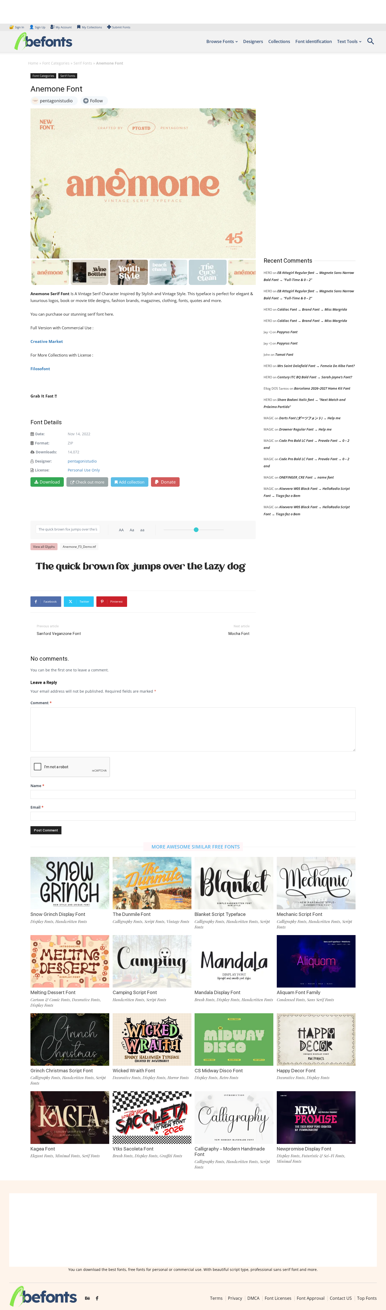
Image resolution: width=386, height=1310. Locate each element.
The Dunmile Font (132, 914)
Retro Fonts (229, 1077)
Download (50, 482)
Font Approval (311, 1298)
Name (37, 785)
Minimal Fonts (67, 1155)
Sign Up (37, 27)
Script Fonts (154, 921)
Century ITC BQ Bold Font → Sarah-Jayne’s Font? (314, 377)
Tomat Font (284, 354)
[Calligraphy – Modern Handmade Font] (234, 1117)
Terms (216, 1298)
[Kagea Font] (69, 1117)
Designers (253, 41)
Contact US (341, 1298)
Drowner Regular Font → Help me (305, 429)
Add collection (131, 482)
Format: (42, 443)
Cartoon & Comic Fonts (50, 999)
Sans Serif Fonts (320, 999)
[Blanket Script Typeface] (234, 883)
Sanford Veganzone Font (59, 633)
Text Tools (347, 41)
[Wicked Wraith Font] (152, 1039)
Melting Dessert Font (53, 992)
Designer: (43, 461)
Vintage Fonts (177, 921)
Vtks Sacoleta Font (133, 1149)
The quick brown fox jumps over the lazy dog (141, 566)
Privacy (235, 1298)
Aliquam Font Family (298, 992)
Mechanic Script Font (299, 914)
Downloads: (46, 451)
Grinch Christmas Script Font (61, 1070)
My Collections (92, 27)
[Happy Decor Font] (316, 1039)
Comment (41, 702)
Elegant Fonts (41, 1155)
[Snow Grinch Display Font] (69, 883)
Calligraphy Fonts (127, 921)
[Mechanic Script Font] (316, 883)
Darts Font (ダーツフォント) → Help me (310, 418)
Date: (40, 433)
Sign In (17, 27)
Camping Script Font (135, 992)
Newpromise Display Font (304, 1149)
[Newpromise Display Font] (316, 1117)
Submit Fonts (121, 27)
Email (37, 807)
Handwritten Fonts (71, 921)
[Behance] (87, 1298)
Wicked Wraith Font (134, 1070)
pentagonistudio (82, 461)
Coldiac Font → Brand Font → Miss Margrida (312, 309)
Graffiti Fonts (171, 1155)
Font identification (313, 41)
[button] (370, 42)
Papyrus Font (287, 332)
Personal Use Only (84, 470)
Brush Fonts (205, 999)
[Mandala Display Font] (234, 961)
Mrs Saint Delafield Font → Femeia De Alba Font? (316, 365)
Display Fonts (41, 921)
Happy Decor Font (296, 1070)
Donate (168, 482)
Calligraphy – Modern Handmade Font (230, 1151)
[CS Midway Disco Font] (234, 1039)
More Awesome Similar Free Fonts (196, 847)
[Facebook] (97, 1298)
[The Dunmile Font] (152, 883)
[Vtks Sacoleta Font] (152, 1117)
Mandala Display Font (218, 992)
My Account (64, 27)
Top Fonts (367, 1298)
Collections (279, 41)
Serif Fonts (83, 63)
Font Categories (56, 63)
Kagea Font (42, 1149)
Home (33, 63)
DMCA (253, 1298)
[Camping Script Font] (152, 961)
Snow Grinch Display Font (57, 914)
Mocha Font (238, 633)
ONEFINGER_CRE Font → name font (306, 477)
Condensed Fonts (291, 999)
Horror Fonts (178, 1077)
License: (42, 470)
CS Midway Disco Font (219, 1070)
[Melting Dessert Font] (69, 961)
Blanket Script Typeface (220, 914)
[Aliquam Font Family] (316, 961)
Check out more (90, 482)
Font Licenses (278, 1298)
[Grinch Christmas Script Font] (69, 1039)
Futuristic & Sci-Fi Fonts (323, 1155)
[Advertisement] (303, 159)
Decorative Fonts (86, 999)
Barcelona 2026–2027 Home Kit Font (322, 388)
